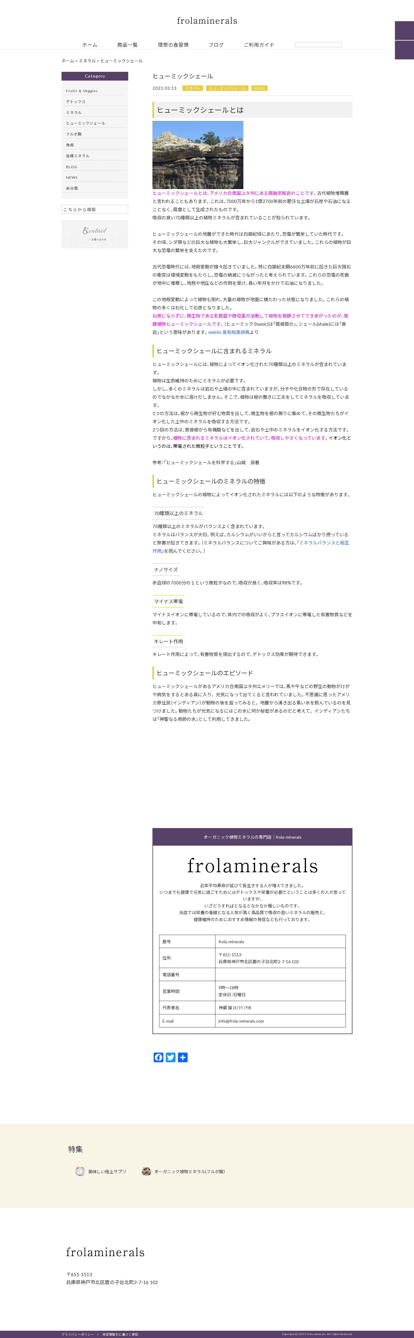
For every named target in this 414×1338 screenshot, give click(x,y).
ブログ (216, 45)
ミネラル (192, 88)
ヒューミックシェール (227, 88)
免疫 (70, 145)
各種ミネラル (78, 155)
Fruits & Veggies (82, 90)
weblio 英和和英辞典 (229, 332)
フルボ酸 (74, 134)
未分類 (72, 188)
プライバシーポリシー (78, 1334)
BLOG (260, 88)
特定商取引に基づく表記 (120, 1334)
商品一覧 (127, 45)
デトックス (76, 101)
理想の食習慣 (173, 45)
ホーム (90, 45)
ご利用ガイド (259, 45)
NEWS (72, 177)
